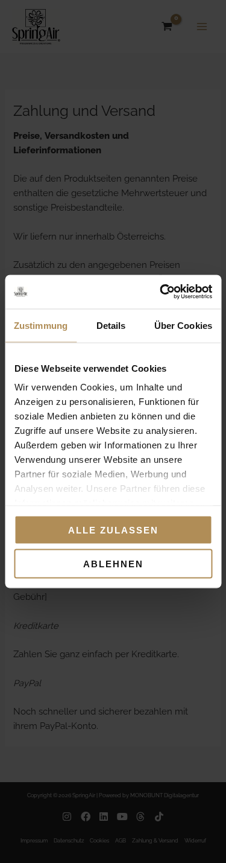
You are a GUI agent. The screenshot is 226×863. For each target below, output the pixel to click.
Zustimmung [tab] (40, 325)
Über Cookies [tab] (183, 325)
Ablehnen (113, 564)
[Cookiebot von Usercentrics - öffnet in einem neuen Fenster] (161, 292)
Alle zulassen (113, 529)
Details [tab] (111, 325)
